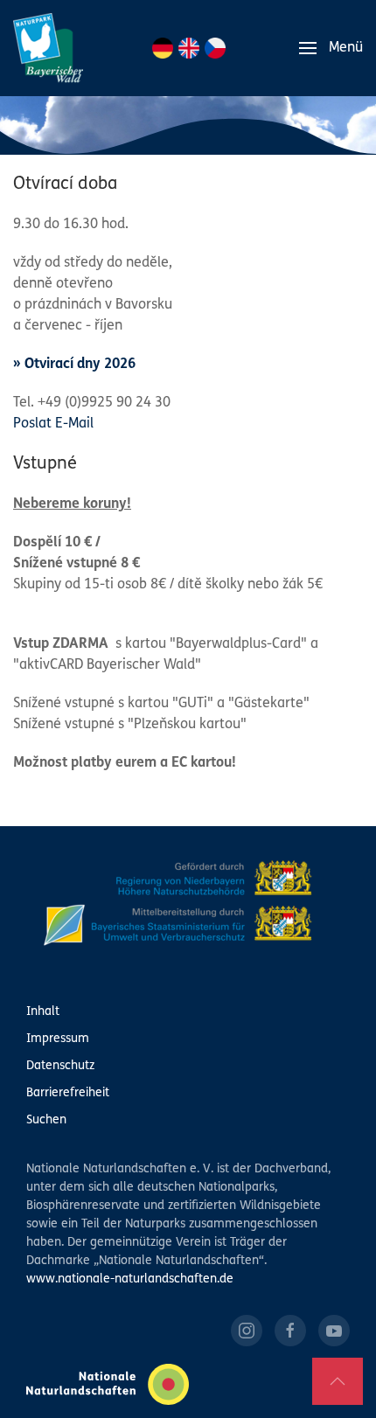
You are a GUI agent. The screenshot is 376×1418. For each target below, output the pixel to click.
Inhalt (42, 1011)
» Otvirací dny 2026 (74, 365)
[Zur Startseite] (48, 48)
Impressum (57, 1039)
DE (162, 48)
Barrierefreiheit (67, 1093)
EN (188, 48)
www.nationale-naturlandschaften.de (129, 1279)
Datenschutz (60, 1066)
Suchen (46, 1120)
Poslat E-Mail (53, 424)
